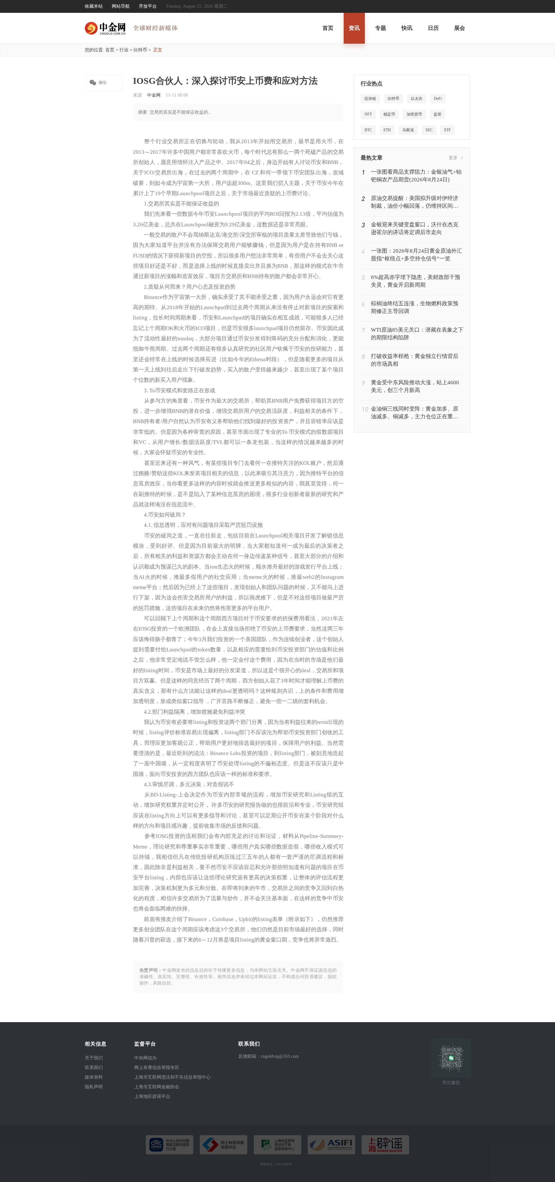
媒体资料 (94, 1077)
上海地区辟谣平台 (152, 1096)
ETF (447, 130)
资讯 (354, 28)
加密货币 (414, 114)
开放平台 (148, 6)
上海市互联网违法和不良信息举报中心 (172, 1077)
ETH (387, 130)
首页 (327, 28)
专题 (380, 28)
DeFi (438, 98)
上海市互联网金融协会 (156, 1086)
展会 (459, 28)
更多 (453, 157)
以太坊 (416, 98)
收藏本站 (94, 6)
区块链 (370, 98)
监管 (437, 114)
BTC (368, 130)
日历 (433, 28)
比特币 (140, 50)
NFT (368, 114)
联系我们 (94, 1067)
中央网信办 (145, 1058)
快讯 (406, 28)
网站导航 (121, 6)
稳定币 (389, 114)
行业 (123, 50)
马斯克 (408, 130)
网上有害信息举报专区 (156, 1067)
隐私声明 (94, 1086)
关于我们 (94, 1058)
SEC (429, 130)
